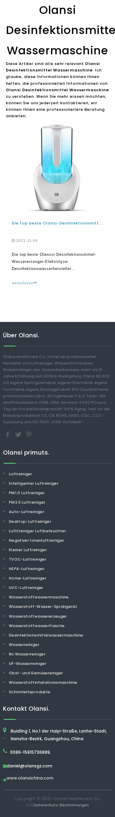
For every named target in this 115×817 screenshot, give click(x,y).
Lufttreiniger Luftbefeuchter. (38, 531)
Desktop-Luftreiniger (30, 521)
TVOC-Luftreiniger (27, 559)
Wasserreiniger (24, 644)
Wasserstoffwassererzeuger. (38, 616)
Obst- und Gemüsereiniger (36, 673)
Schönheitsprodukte (29, 692)
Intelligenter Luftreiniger (33, 483)
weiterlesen (22, 283)
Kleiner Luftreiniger (28, 550)
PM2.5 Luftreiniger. (27, 502)
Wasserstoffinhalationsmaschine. (43, 682)
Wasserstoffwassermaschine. (39, 597)
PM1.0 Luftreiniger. (27, 493)
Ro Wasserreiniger (27, 654)
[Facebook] (8, 434)
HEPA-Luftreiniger (27, 569)
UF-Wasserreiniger (27, 663)
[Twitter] (19, 434)
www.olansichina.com (29, 778)
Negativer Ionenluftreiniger (36, 540)
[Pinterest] (29, 434)
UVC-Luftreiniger (26, 587)
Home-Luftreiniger (27, 578)
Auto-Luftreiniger (26, 512)
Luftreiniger (20, 474)
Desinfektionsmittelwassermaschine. (46, 635)
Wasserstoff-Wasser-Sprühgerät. (43, 606)
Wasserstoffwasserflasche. (37, 626)
